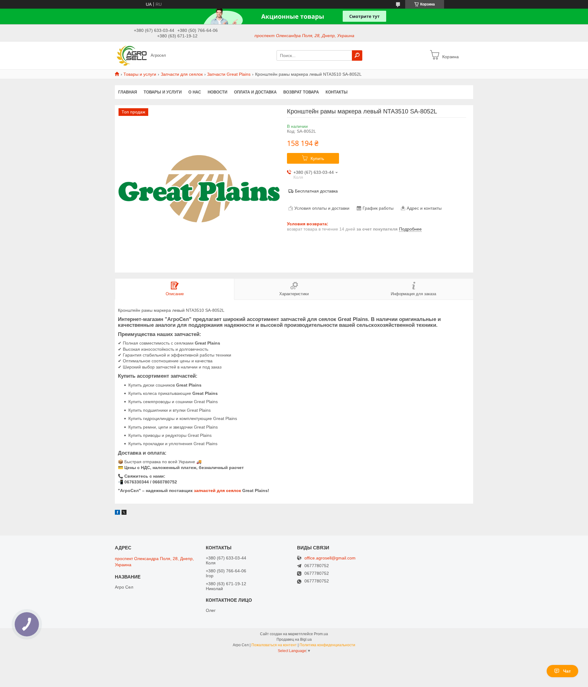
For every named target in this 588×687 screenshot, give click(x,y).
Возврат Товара (301, 92)
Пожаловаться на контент (274, 645)
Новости (217, 92)
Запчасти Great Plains (229, 74)
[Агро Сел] (131, 55)
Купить (317, 158)
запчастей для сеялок (217, 490)
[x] (124, 513)
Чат (567, 671)
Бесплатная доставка (316, 191)
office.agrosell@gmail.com (330, 558)
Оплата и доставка (255, 92)
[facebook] (117, 513)
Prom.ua (321, 634)
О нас (194, 92)
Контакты (337, 92)
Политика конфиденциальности (327, 645)
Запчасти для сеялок (182, 74)
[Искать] (357, 55)
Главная (127, 92)
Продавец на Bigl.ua (294, 639)
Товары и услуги (139, 74)
